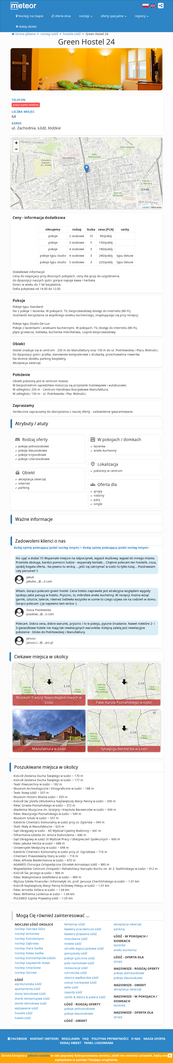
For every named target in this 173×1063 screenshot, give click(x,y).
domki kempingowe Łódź (32, 998)
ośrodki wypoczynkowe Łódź (84, 948)
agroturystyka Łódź (28, 984)
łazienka (119, 945)
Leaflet (145, 207)
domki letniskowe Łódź (31, 1003)
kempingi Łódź (74, 924)
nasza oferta (154, 1039)
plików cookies (39, 1055)
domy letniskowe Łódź (30, 994)
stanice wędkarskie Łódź (81, 978)
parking (119, 929)
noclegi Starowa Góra (30, 929)
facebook (18, 1039)
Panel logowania (98, 1043)
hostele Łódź (23, 1013)
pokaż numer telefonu (26, 105)
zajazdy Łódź (73, 992)
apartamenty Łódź (27, 989)
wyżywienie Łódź (26, 1008)
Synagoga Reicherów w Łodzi (124, 749)
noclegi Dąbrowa (27, 943)
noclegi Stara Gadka (29, 948)
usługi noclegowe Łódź (80, 982)
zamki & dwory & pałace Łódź (84, 997)
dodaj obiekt (70, 1043)
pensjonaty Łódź (75, 953)
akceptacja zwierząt (127, 924)
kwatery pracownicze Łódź (82, 929)
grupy (118, 961)
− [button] (16, 149)
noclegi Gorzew (25, 973)
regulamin (71, 1039)
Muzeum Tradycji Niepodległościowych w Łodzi (49, 700)
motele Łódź (72, 944)
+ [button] (16, 142)
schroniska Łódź (75, 973)
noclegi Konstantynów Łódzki (35, 958)
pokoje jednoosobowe (79, 1009)
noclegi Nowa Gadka (29, 953)
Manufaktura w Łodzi (49, 749)
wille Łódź (71, 987)
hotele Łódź (23, 1018)
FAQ (85, 1039)
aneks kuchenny (125, 950)
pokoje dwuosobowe (78, 1013)
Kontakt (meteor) (44, 1039)
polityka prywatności (110, 1039)
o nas (136, 1039)
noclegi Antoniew (27, 934)
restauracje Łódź (76, 968)
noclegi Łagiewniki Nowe (32, 963)
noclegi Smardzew (28, 968)
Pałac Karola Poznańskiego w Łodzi (124, 702)
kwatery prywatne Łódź (80, 934)
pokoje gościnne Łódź (79, 958)
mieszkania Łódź (76, 939)
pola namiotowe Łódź (79, 963)
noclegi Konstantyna (29, 939)
